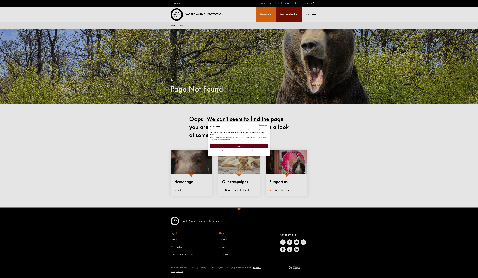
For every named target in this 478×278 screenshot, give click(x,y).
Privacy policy (263, 125)
